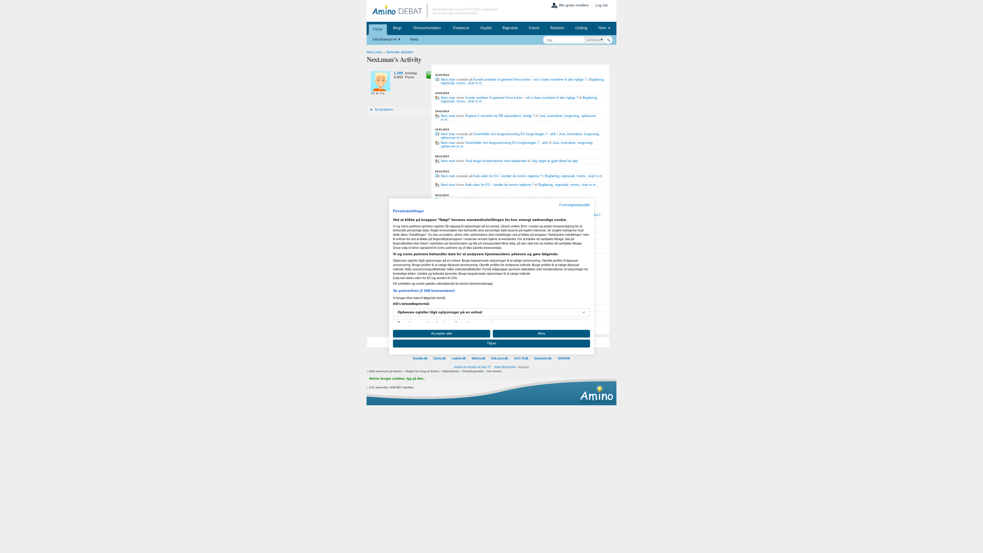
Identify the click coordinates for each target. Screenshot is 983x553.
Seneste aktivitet (399, 52)
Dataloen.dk (543, 358)
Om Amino (494, 371)
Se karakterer (384, 109)
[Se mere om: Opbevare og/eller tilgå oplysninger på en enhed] (584, 312)
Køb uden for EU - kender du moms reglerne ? (508, 176)
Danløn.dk (420, 358)
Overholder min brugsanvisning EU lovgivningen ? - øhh (515, 134)
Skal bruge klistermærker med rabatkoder (496, 161)
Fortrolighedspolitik (574, 205)
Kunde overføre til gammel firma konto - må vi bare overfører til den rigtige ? (530, 79)
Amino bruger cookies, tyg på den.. (397, 378)
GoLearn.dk (499, 358)
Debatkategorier (384, 39)
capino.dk (459, 358)
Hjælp (414, 39)
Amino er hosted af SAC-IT (472, 367)
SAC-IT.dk (521, 358)
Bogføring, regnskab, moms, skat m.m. (574, 176)
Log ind (601, 5)
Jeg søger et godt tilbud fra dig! (554, 161)
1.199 (398, 73)
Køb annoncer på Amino (385, 371)
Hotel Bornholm (505, 367)
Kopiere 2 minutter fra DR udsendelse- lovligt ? (500, 116)
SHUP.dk (564, 358)
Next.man (374, 52)
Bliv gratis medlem (574, 5)
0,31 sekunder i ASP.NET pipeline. (391, 387)
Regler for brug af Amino (422, 371)
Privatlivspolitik (473, 371)
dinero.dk (478, 358)
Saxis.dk (439, 358)
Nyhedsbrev (451, 371)
